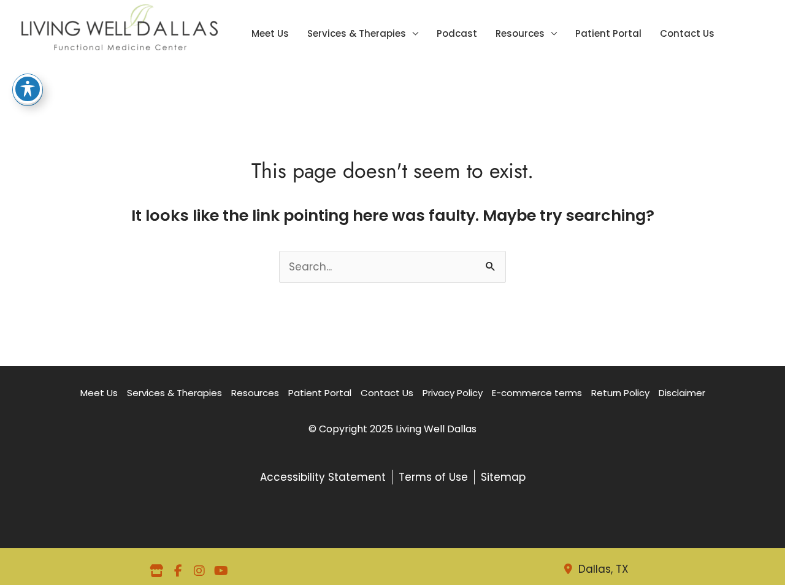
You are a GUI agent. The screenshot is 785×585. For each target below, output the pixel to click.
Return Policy (620, 392)
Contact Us (687, 35)
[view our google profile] (156, 570)
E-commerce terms (537, 392)
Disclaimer (682, 392)
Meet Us (270, 35)
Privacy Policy (453, 392)
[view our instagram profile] (199, 570)
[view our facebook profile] (178, 570)
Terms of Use (433, 477)
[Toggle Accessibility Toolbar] (27, 89)
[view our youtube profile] (221, 570)
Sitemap (503, 477)
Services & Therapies (356, 35)
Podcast (457, 35)
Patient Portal (608, 35)
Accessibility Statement (323, 477)
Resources (520, 35)
